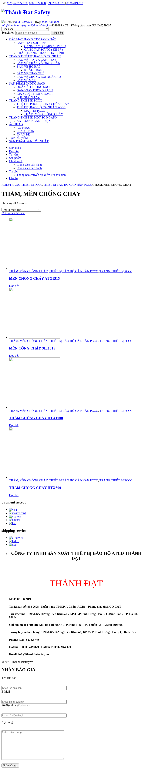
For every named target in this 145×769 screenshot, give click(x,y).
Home (5, 184)
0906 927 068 (37, 3)
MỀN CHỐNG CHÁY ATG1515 (34, 278)
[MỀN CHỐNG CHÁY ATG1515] (76, 244)
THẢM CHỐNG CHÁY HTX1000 (36, 418)
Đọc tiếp (14, 285)
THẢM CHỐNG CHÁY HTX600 (35, 488)
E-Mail (6, 691)
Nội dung (7, 722)
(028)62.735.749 (17, 3)
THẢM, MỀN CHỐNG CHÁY (28, 271)
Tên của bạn (9, 677)
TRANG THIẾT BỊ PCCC (26, 184)
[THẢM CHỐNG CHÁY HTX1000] (76, 383)
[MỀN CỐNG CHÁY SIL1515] (76, 313)
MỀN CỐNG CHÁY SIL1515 (32, 348)
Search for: (8, 32)
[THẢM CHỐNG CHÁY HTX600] (76, 453)
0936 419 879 (74, 3)
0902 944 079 (56, 3)
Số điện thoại (15, 705)
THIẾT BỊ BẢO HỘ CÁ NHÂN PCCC (67, 184)
